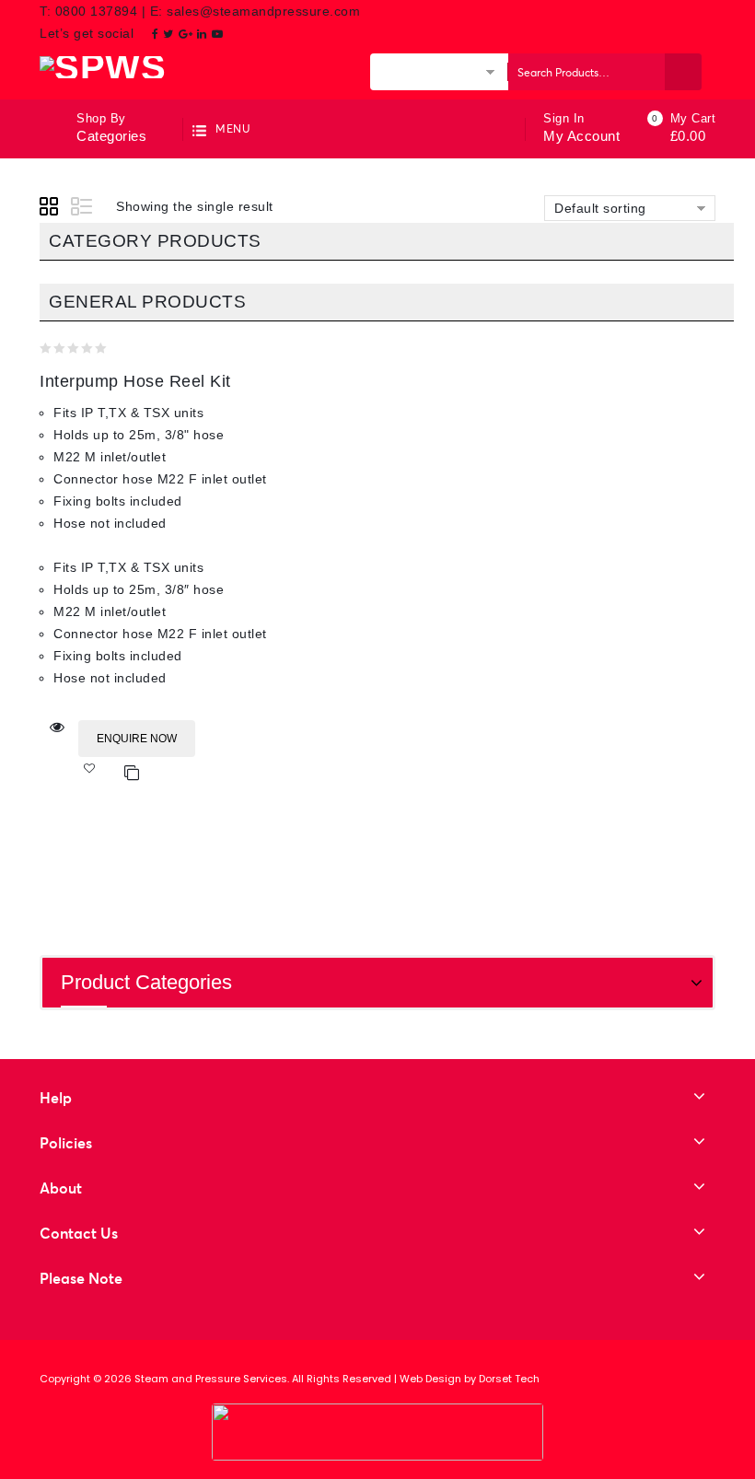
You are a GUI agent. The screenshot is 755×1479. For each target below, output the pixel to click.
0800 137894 (98, 11)
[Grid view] (52, 209)
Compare (132, 773)
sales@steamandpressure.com (263, 11)
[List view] (83, 209)
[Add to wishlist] (98, 773)
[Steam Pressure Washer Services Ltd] (103, 65)
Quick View (57, 727)
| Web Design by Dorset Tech (467, 1378)
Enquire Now (137, 738)
